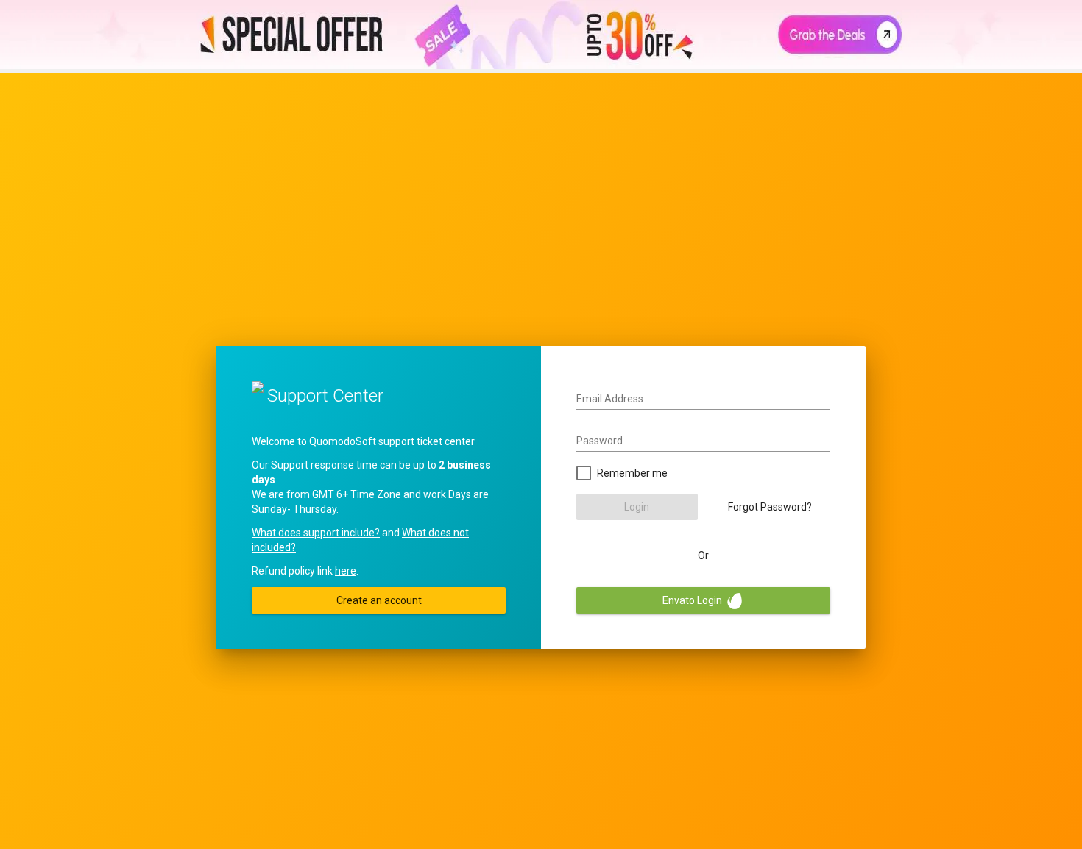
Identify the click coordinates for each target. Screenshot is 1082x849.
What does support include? (316, 533)
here (345, 571)
